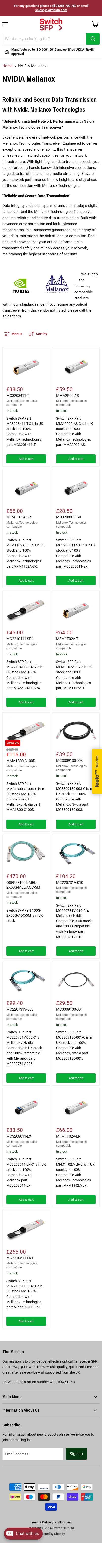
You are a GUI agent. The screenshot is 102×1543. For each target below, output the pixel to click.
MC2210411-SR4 (19, 639)
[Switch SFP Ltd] (51, 24)
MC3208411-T (17, 395)
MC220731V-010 (69, 882)
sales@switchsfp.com (51, 10)
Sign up (76, 1453)
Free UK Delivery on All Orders (51, 1522)
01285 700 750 (66, 6)
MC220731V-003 (19, 1009)
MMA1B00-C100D (20, 761)
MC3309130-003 (69, 760)
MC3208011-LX (18, 1136)
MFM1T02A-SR (18, 517)
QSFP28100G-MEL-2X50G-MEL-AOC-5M (23, 885)
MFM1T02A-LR (68, 1136)
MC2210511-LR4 (19, 1258)
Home (7, 66)
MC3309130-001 (69, 1009)
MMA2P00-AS (67, 395)
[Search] (93, 39)
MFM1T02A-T (67, 639)
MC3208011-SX (68, 517)
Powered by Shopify (51, 1534)
